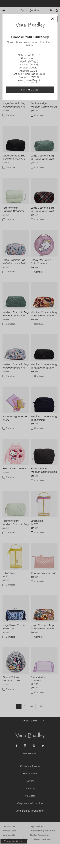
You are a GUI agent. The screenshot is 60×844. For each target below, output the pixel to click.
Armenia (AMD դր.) (29, 80)
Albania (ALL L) (28, 58)
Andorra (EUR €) (29, 64)
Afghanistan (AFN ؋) (29, 55)
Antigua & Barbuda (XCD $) (29, 73)
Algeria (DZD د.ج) (29, 61)
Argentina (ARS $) (29, 77)
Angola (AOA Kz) (28, 67)
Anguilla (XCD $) (29, 70)
